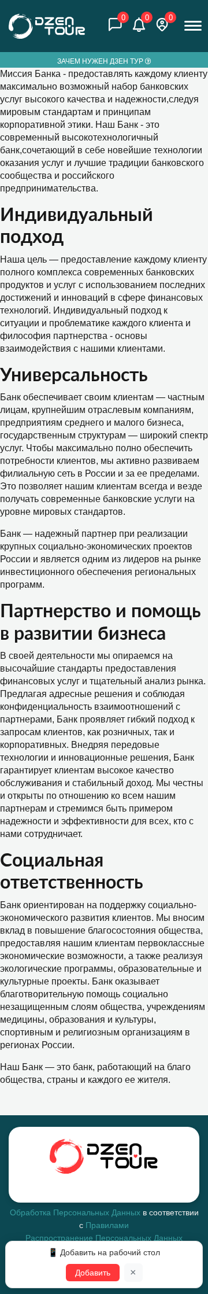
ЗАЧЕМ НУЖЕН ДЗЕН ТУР (101, 61)
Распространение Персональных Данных (104, 1238)
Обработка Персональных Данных (75, 1212)
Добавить (92, 1272)
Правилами (107, 1225)
